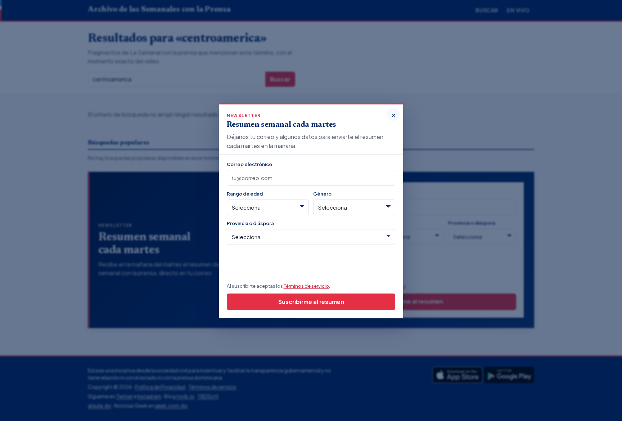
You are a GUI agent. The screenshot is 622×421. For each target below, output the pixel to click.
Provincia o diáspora (250, 223)
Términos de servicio (306, 286)
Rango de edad (245, 194)
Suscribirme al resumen (311, 301)
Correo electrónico (249, 164)
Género (322, 194)
